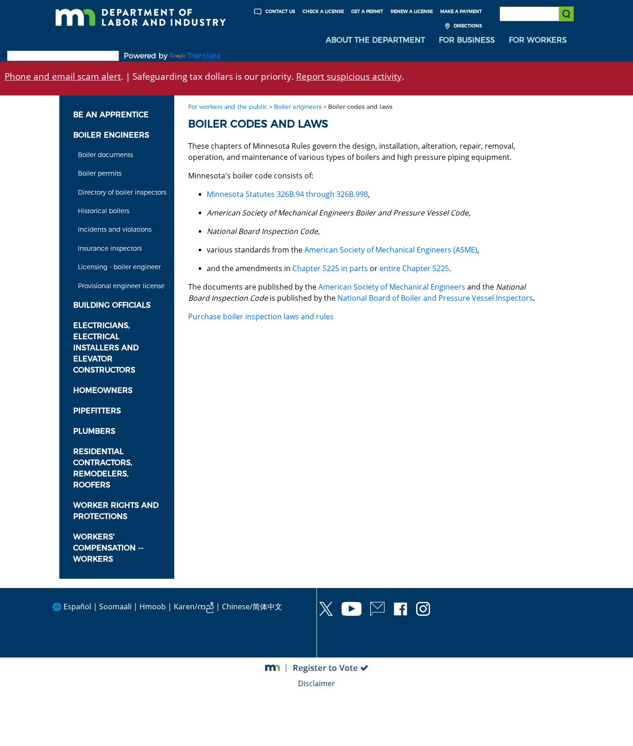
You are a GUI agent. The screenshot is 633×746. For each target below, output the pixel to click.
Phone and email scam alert (63, 76)
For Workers (538, 40)
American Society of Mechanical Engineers (391, 287)
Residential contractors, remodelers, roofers (102, 468)
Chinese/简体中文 (252, 606)
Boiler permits (99, 173)
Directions (467, 25)
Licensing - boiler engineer (119, 267)
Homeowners (103, 390)
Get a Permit (367, 11)
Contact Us (279, 11)
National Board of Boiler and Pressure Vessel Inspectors (435, 298)
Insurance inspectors (110, 248)
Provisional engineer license (121, 286)
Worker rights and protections (115, 511)
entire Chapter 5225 (414, 268)
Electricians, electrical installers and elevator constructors (106, 347)
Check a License (323, 11)
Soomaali (115, 606)
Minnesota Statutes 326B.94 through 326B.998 (287, 194)
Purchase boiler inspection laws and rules (261, 316)
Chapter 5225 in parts (330, 268)
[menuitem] (375, 40)
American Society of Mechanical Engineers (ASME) (390, 250)
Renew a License (412, 11)
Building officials (112, 305)
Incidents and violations (115, 229)
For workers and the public (227, 106)
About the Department (375, 40)
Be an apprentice (111, 114)
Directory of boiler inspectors (122, 192)
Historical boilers (103, 211)
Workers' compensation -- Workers (108, 547)
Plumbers (94, 431)
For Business (467, 40)
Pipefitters (97, 410)
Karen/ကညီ (194, 606)
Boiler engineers (111, 135)
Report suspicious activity (349, 76)
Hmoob (152, 606)
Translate (204, 55)
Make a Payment (461, 11)
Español (77, 606)
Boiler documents (105, 154)
